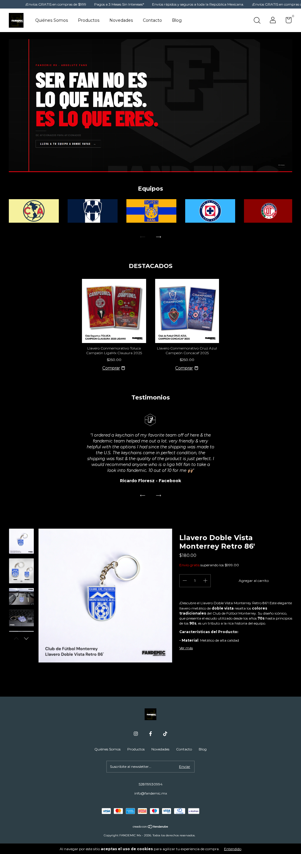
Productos (88, 20)
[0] (286, 21)
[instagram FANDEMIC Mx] (135, 733)
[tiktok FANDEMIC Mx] (165, 733)
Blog (177, 20)
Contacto (152, 20)
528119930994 (151, 784)
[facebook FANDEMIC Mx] (150, 733)
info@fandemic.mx (150, 793)
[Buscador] (257, 21)
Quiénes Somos (51, 20)
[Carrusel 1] (150, 105)
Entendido (232, 849)
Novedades (121, 20)
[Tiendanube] (150, 827)
